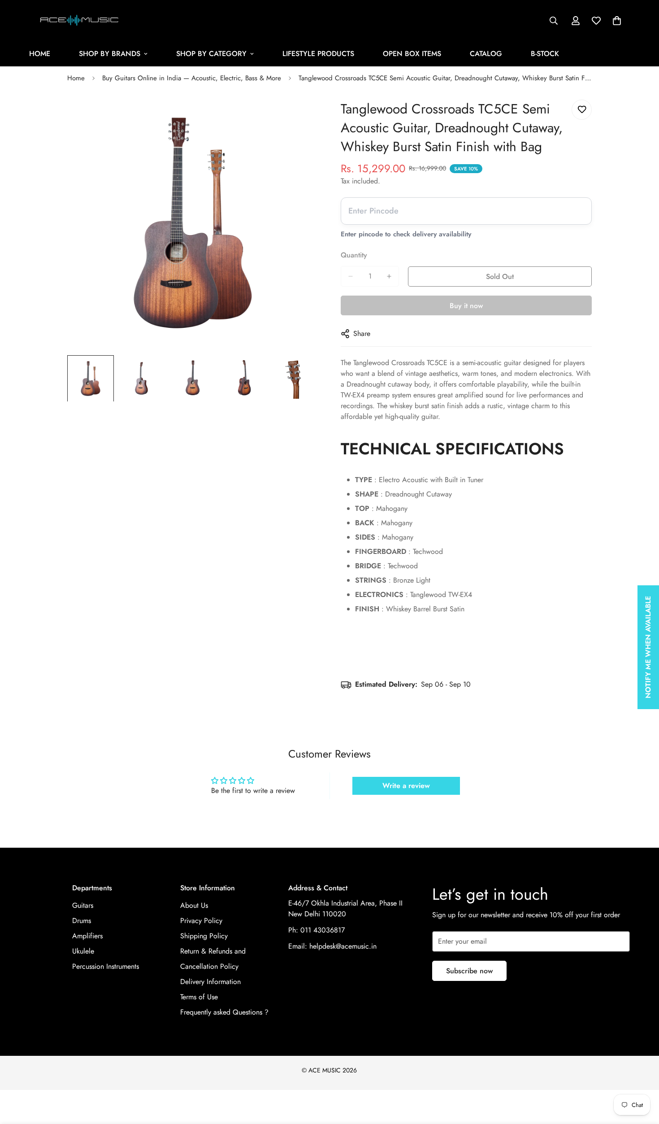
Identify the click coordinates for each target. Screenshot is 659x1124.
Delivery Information (210, 981)
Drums (81, 920)
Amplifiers (87, 936)
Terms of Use (199, 997)
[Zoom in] (299, 116)
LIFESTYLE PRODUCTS (318, 53)
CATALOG (486, 53)
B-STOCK (545, 53)
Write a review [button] (406, 785)
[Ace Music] (79, 21)
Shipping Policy (204, 936)
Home (76, 78)
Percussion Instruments (105, 966)
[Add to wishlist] (582, 110)
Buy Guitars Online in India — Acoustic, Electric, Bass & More (191, 78)
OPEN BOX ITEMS (412, 53)
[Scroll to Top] (641, 1075)
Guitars (82, 905)
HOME (39, 53)
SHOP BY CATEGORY (211, 53)
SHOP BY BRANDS (109, 53)
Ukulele (83, 951)
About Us (194, 905)
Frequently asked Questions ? (224, 1012)
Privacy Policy (201, 920)
